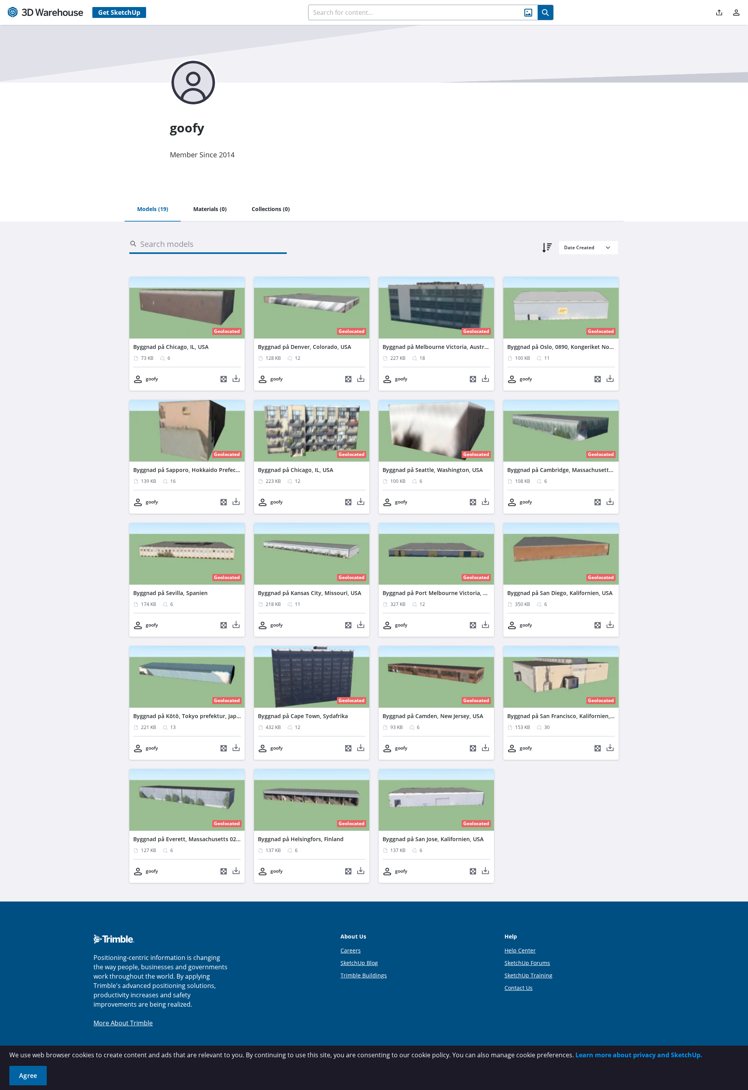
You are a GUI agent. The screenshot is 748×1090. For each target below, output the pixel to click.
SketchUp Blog (359, 963)
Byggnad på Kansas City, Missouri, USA (309, 593)
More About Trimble (123, 1023)
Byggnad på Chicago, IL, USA (170, 346)
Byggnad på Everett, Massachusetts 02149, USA (196, 839)
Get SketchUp (119, 12)
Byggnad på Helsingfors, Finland (301, 839)
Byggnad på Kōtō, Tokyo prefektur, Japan (188, 716)
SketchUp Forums (527, 963)
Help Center (520, 950)
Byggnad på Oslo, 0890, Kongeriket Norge (562, 346)
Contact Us (519, 987)
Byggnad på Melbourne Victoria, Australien (440, 346)
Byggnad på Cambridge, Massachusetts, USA (566, 470)
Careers (350, 950)
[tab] (153, 209)
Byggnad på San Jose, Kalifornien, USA (433, 839)
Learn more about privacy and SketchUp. (638, 1055)
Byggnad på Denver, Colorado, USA (304, 346)
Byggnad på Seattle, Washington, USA (433, 470)
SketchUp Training (528, 975)
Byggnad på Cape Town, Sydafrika (303, 716)
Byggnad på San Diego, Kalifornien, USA (559, 593)
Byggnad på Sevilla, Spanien (170, 593)
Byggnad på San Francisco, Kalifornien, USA (564, 716)
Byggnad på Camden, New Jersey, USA (433, 716)
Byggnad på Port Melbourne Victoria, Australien (446, 593)
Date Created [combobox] (579, 247)
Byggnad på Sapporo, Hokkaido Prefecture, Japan (199, 470)
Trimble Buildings (363, 975)
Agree (28, 1075)
